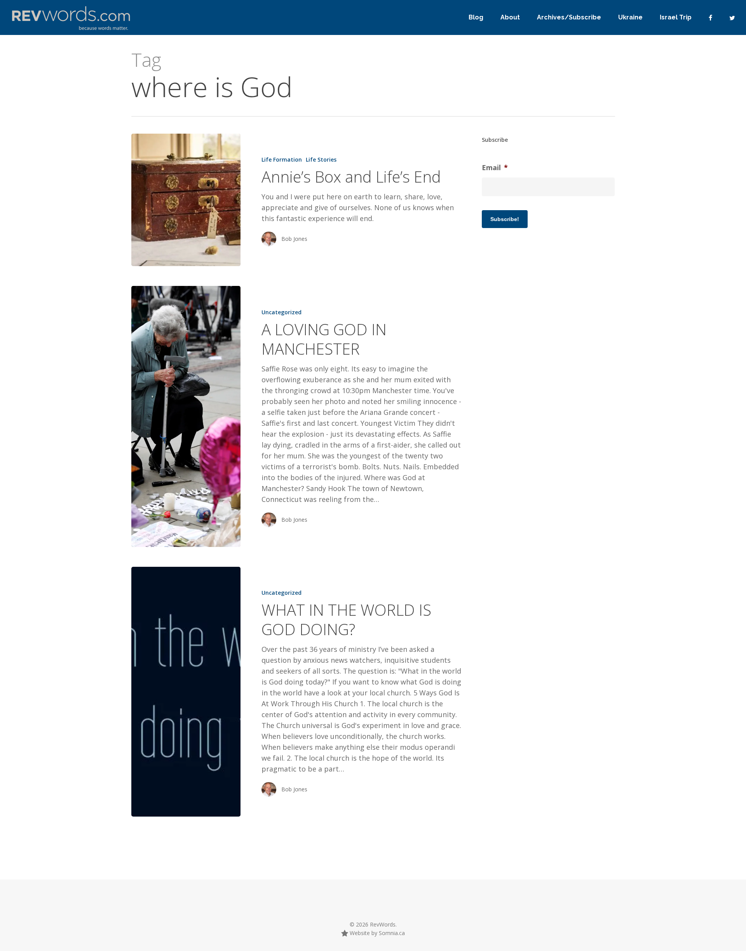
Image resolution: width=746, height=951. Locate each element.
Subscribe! (504, 219)
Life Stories (321, 159)
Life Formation (281, 159)
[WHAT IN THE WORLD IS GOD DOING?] (186, 692)
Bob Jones (294, 238)
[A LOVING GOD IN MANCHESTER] (186, 416)
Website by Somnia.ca (376, 933)
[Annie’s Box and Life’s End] (186, 200)
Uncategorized (281, 312)
